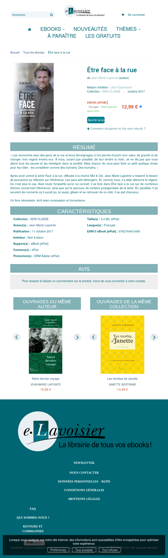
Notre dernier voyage (45, 378)
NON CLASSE (111, 91)
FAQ (33, 509)
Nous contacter (84, 473)
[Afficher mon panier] (122, 15)
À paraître (62, 35)
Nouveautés (90, 28)
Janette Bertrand (122, 384)
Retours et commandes (32, 529)
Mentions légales (84, 499)
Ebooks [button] (51, 28)
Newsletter (84, 463)
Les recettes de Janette (122, 378)
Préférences (58, 550)
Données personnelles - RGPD (84, 482)
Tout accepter (84, 550)
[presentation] (17, 336)
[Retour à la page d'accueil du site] (84, 11)
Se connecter (136, 15)
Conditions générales (84, 490)
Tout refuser (110, 550)
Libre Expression (121, 87)
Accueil (14, 52)
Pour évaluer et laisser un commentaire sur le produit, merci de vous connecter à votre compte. (84, 281)
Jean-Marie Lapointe (104, 78)
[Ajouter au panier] (96, 120)
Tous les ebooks (33, 52)
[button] (33, 97)
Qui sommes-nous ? (33, 518)
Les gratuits (102, 35)
